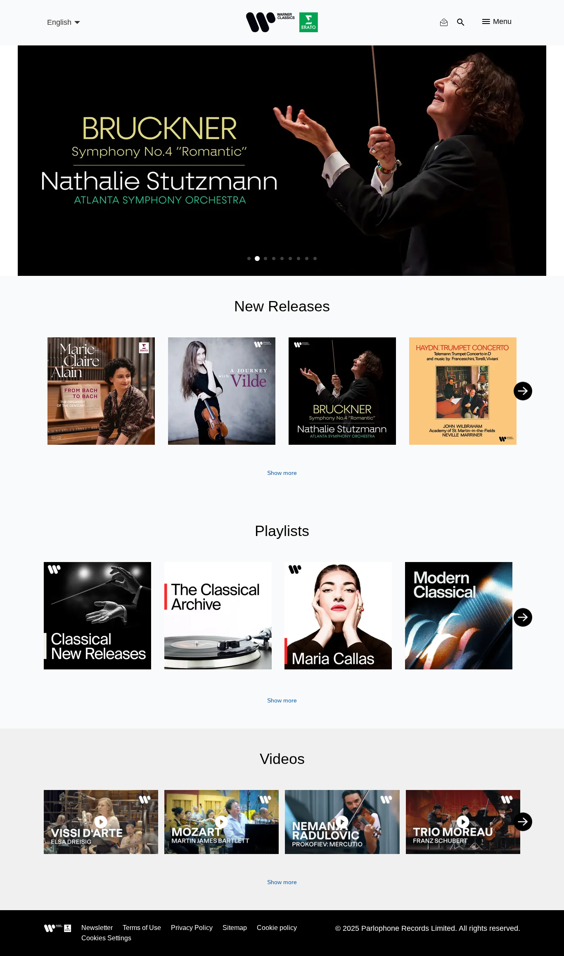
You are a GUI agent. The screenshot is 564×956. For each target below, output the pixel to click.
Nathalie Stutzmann (342, 382)
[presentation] (41, 391)
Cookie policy (277, 927)
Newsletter (97, 927)
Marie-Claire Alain (101, 393)
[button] (249, 258)
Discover (97, 615)
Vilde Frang (222, 382)
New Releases (282, 306)
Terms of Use (142, 927)
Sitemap (235, 927)
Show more (282, 473)
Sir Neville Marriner (437, 394)
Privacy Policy (192, 927)
